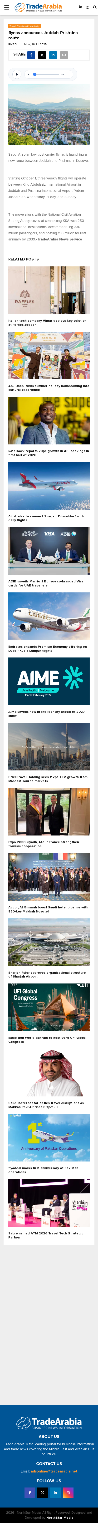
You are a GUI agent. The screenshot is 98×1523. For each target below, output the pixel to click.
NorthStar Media (60, 1517)
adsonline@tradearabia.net (54, 1471)
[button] (94, 7)
